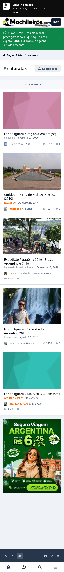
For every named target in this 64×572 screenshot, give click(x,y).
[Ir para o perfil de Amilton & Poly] (5, 404)
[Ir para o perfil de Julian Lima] (5, 343)
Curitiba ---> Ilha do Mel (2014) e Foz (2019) (29, 197)
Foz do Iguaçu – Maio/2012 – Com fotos (32, 394)
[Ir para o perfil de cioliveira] (5, 144)
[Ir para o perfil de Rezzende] (5, 209)
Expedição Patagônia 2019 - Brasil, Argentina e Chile (28, 261)
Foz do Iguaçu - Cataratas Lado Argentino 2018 (26, 331)
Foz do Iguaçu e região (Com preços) (30, 134)
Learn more (7, 8)
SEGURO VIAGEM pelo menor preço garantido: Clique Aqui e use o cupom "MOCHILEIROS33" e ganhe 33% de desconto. (25, 39)
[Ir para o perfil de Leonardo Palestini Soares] (5, 273)
